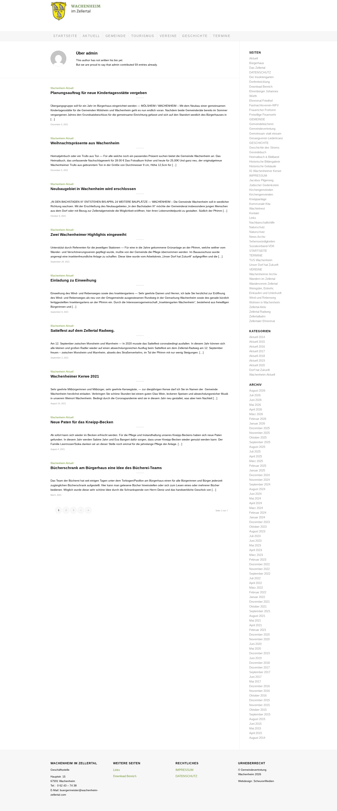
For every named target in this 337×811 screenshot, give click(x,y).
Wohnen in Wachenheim (264, 302)
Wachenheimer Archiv (263, 274)
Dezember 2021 (259, 601)
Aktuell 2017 (257, 351)
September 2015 (259, 714)
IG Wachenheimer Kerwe (265, 171)
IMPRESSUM (258, 175)
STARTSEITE (258, 250)
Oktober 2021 (258, 606)
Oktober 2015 (258, 709)
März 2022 (256, 587)
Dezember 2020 (259, 634)
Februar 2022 (257, 592)
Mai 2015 (255, 728)
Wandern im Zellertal (262, 278)
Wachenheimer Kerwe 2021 (75, 376)
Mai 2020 (255, 648)
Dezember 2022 (259, 564)
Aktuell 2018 (257, 356)
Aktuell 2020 (257, 365)
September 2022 (259, 573)
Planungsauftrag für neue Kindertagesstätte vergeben (99, 93)
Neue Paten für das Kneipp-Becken (82, 422)
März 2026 (256, 414)
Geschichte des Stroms (264, 147)
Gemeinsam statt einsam (265, 133)
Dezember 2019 (259, 653)
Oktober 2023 (258, 526)
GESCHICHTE (259, 142)
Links (252, 217)
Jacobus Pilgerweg (261, 180)
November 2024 (259, 479)
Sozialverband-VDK (261, 246)
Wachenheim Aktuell (62, 88)
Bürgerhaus (256, 63)
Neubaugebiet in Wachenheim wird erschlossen (93, 189)
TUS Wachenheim (260, 260)
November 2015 (259, 705)
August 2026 (257, 390)
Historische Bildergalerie (264, 161)
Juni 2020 (255, 643)
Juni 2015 (255, 723)
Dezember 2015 (259, 700)
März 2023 (256, 555)
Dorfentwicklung (259, 81)
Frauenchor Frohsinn (262, 110)
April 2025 (255, 456)
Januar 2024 (257, 517)
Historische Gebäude (262, 166)
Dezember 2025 (259, 428)
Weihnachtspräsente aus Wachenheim (85, 143)
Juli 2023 (255, 536)
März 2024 (256, 508)
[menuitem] (65, 36)
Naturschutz (257, 227)
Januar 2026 (257, 423)
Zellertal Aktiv (257, 307)
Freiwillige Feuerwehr (262, 114)
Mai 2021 (255, 620)
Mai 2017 (255, 681)
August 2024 (257, 489)
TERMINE (256, 255)
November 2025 (259, 432)
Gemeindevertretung (262, 128)
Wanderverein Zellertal (263, 283)
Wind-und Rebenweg (262, 297)
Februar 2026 (257, 418)
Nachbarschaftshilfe (262, 222)
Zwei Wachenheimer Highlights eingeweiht (88, 234)
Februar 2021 (257, 629)
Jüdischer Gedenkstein (264, 185)
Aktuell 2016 (257, 346)
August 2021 (257, 615)
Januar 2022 (257, 597)
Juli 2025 (255, 451)
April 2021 (255, 625)
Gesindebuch (257, 152)
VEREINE (255, 269)
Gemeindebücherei (261, 124)
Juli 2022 (255, 578)
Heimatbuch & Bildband (264, 157)
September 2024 (259, 484)
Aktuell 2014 (257, 337)
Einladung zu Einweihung (73, 280)
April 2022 (255, 583)
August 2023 (257, 531)
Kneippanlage (257, 199)
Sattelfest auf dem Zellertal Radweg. (82, 330)
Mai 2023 (255, 545)
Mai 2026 (255, 404)
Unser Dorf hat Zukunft (263, 264)
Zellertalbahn (257, 316)
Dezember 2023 (259, 522)
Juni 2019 (255, 658)
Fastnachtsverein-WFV (264, 105)
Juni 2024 (255, 493)
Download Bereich (260, 86)
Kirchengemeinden (261, 189)
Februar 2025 (257, 465)
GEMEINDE (257, 119)
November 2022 (259, 569)
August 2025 (257, 446)
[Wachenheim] (80, 15)
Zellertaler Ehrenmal (262, 321)
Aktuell (253, 58)
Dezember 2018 (259, 662)
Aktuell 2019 (257, 360)
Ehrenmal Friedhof (261, 100)
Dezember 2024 (259, 475)
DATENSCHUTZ (260, 72)
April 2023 (255, 550)
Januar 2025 (257, 470)
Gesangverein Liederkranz (266, 138)
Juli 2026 (255, 395)
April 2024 (255, 503)
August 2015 (257, 719)
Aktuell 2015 (257, 341)
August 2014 (257, 737)
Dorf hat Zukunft (259, 370)
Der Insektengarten (261, 77)
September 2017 (259, 672)
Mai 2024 (255, 498)
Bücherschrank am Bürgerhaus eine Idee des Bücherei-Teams (106, 468)
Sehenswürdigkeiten (262, 241)
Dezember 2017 (259, 667)
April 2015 (255, 733)
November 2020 (259, 639)
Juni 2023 (255, 540)
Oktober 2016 (258, 695)
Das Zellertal (257, 67)
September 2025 (259, 442)
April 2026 (255, 409)
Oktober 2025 (258, 437)
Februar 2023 (257, 559)
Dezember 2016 (259, 686)
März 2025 (256, 461)
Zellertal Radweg (259, 311)
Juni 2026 (255, 400)
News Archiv (257, 236)
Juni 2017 (255, 676)
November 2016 (259, 690)
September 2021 (259, 611)
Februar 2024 (257, 512)
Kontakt (254, 213)
